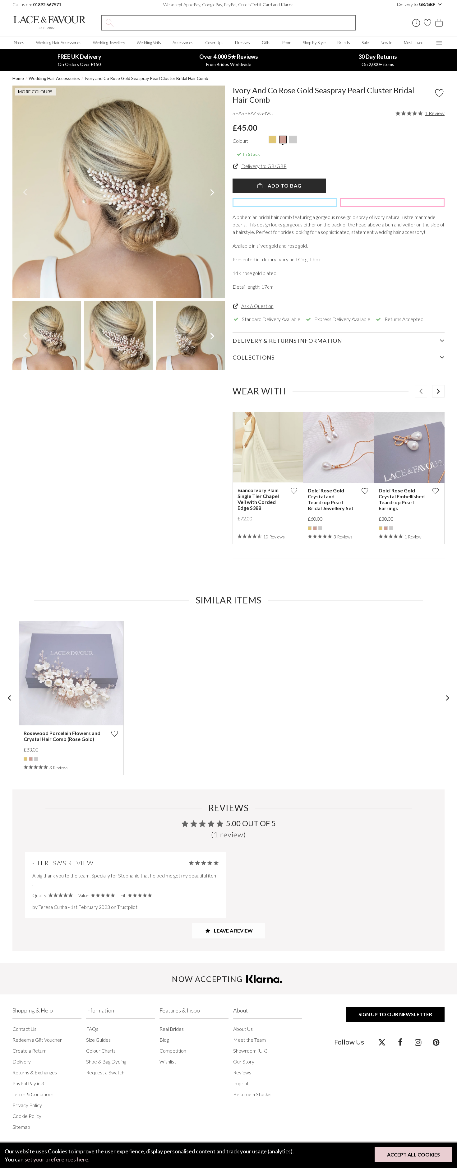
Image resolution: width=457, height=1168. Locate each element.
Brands (343, 42)
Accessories (183, 42)
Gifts (266, 42)
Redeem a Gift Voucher (37, 1040)
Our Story (243, 1061)
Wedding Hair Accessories (58, 42)
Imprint (241, 1083)
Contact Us (24, 1029)
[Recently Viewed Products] (416, 22)
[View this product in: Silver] (320, 528)
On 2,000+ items (377, 60)
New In (386, 42)
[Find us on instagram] (418, 1042)
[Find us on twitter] (381, 1042)
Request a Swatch (105, 1072)
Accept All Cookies (413, 1154)
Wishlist (167, 1061)
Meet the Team (249, 1040)
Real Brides (171, 1029)
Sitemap (21, 1127)
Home (18, 78)
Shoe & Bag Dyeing (106, 1061)
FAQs (92, 1029)
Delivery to (416, 4)
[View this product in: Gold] (310, 528)
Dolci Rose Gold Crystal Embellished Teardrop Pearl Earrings (402, 499)
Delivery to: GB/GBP (264, 166)
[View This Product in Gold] (272, 139)
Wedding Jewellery (109, 42)
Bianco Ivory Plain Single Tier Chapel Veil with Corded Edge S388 (258, 499)
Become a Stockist (253, 1094)
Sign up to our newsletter (395, 1014)
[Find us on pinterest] (436, 1042)
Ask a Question (257, 306)
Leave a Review (233, 930)
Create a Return (29, 1051)
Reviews (242, 1072)
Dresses (242, 42)
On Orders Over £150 (79, 60)
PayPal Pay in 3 (28, 1083)
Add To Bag (284, 185)
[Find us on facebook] (400, 1042)
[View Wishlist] (427, 22)
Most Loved (413, 42)
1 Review (435, 113)
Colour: (240, 141)
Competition (172, 1051)
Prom (286, 42)
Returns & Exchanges (34, 1072)
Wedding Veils (149, 42)
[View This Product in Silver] (293, 139)
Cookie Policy (26, 1116)
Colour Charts (101, 1051)
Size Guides (98, 1040)
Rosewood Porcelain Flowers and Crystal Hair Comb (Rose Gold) (62, 736)
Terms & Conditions (32, 1094)
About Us (243, 1029)
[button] (25, 192)
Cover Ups (214, 42)
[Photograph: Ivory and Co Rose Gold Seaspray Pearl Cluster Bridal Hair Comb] (118, 192)
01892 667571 (47, 4)
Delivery (21, 1061)
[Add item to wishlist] (439, 93)
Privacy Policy (27, 1105)
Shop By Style (314, 42)
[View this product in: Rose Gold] (315, 528)
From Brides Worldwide (228, 60)
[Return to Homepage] (49, 22)
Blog (164, 1040)
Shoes (19, 42)
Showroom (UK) (250, 1051)
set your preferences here (56, 1159)
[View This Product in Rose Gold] (283, 139)
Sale (365, 42)
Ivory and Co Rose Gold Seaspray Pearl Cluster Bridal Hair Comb (146, 78)
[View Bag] (439, 22)
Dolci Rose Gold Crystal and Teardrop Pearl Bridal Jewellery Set (330, 499)
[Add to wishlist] (293, 490)
